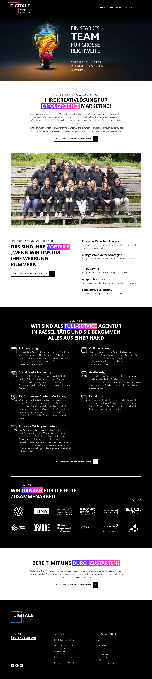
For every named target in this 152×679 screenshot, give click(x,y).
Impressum (102, 657)
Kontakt (130, 7)
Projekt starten (23, 637)
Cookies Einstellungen (107, 663)
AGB (100, 660)
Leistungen (116, 7)
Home (102, 7)
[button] (134, 499)
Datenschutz (103, 654)
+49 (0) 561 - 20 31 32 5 (64, 662)
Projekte (101, 648)
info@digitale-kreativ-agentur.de (67, 640)
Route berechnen (61, 657)
